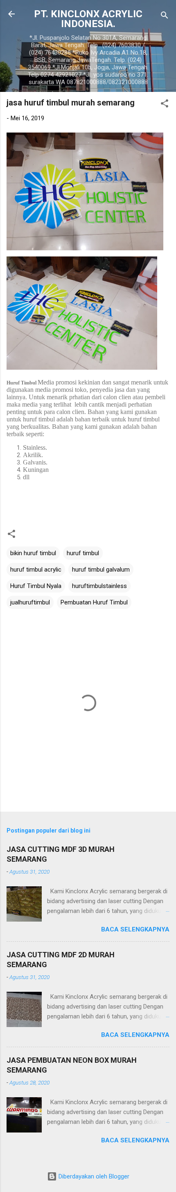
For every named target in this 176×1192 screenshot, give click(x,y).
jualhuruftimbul (30, 602)
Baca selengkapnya (135, 929)
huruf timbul (83, 553)
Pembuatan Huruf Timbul (94, 602)
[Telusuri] (164, 16)
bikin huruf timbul (33, 553)
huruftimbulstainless (99, 586)
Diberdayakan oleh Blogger (93, 1176)
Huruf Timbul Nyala (35, 586)
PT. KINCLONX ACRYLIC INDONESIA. (88, 19)
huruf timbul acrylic (35, 569)
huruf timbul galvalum (101, 569)
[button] (164, 104)
